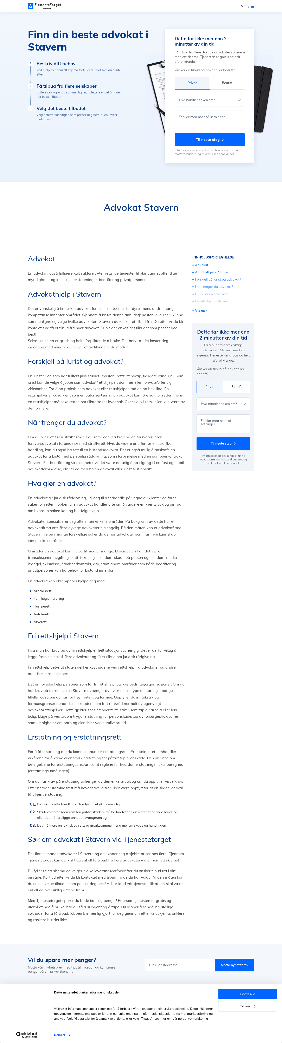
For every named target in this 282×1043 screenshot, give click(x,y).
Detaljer (59, 1035)
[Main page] (46, 6)
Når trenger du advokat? (214, 286)
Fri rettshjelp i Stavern (212, 301)
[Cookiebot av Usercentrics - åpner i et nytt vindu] (27, 1035)
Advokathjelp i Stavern (212, 272)
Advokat (201, 265)
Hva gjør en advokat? (211, 294)
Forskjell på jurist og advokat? (218, 279)
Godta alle (247, 994)
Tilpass (245, 1006)
